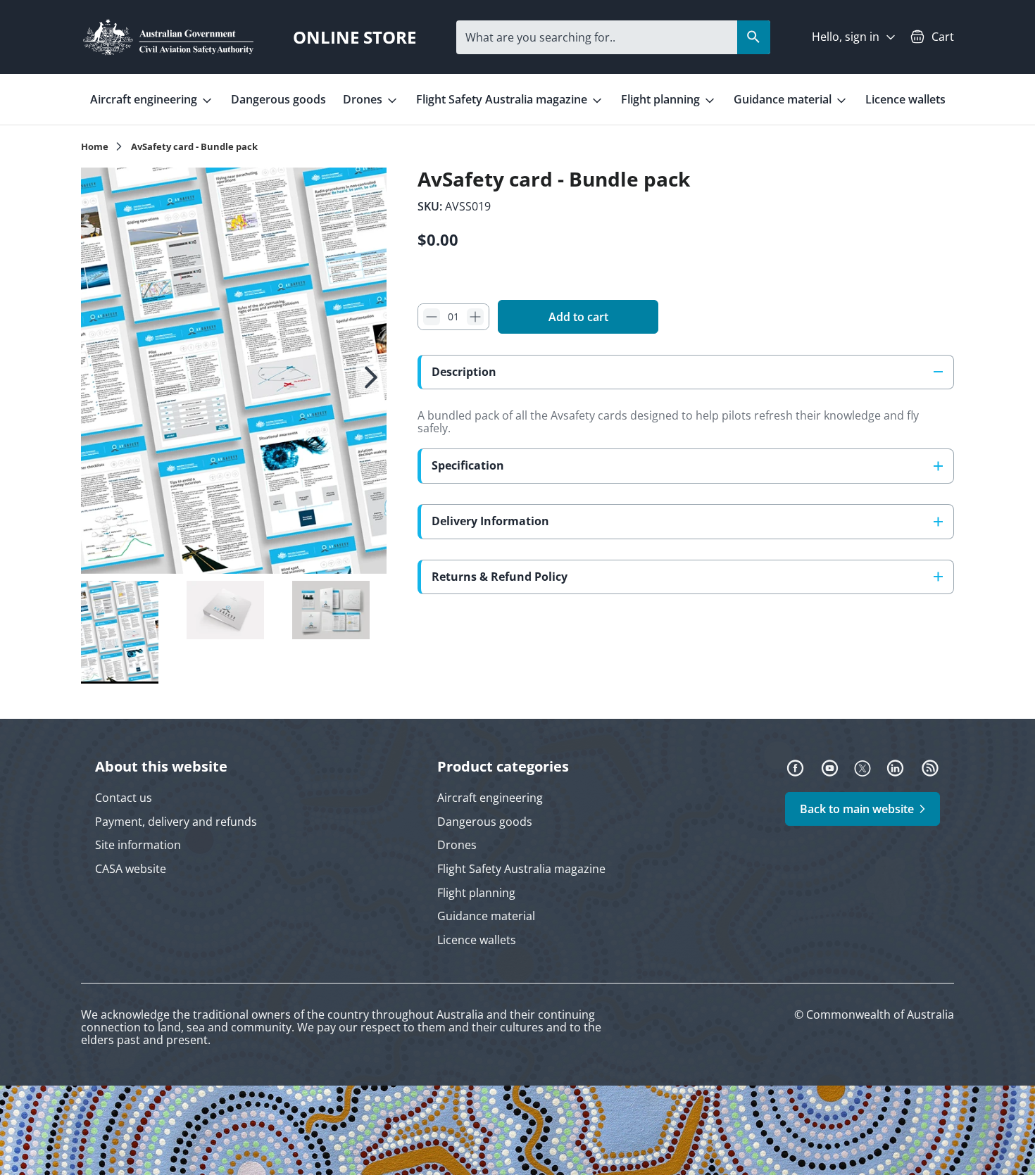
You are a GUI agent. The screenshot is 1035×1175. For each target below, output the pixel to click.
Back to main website (857, 809)
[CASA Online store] (168, 37)
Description (464, 371)
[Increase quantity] (475, 316)
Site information (138, 845)
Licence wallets (905, 99)
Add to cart (578, 317)
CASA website (130, 868)
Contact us (123, 797)
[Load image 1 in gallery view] (234, 371)
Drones (364, 99)
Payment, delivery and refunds (176, 821)
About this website (161, 766)
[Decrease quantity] (431, 316)
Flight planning (662, 99)
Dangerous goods (278, 99)
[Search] (753, 37)
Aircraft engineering (145, 99)
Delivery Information (490, 521)
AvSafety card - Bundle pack (194, 147)
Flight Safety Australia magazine (503, 99)
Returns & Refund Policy (499, 576)
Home (94, 147)
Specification (468, 465)
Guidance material (784, 99)
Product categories (503, 766)
